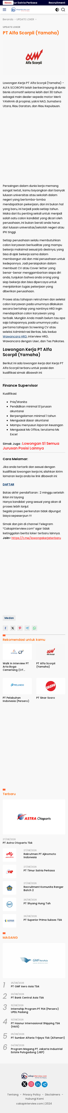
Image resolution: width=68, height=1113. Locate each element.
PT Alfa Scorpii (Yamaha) (45, 665)
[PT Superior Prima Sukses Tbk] (9, 921)
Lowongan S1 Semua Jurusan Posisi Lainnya (31, 446)
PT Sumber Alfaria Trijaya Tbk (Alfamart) (38, 1037)
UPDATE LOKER (11, 27)
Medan (9, 618)
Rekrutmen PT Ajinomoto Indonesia (40, 855)
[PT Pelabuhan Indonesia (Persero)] (17, 686)
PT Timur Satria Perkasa (18, 2)
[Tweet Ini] (12, 628)
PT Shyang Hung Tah (37, 903)
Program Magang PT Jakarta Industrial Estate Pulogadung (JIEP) (37, 1050)
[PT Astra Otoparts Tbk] (34, 816)
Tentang (12, 1094)
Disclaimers (52, 1094)
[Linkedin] (38, 1084)
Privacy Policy (32, 1094)
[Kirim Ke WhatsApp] (34, 628)
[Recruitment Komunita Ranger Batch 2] (9, 888)
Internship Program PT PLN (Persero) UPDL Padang (35, 1010)
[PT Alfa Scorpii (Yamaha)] (50, 652)
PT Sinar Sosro (45, 697)
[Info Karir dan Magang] (20, 10)
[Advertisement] (34, 146)
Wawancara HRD (15, 336)
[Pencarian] (63, 10)
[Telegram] (45, 1084)
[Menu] (5, 10)
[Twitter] (24, 1084)
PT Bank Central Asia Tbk (27, 997)
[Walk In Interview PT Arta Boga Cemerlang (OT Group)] (17, 652)
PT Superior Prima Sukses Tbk (43, 919)
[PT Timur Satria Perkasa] (9, 871)
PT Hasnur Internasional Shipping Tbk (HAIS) (35, 1025)
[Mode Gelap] (57, 10)
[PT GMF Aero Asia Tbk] (34, 960)
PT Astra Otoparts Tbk (17, 842)
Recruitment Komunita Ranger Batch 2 (43, 888)
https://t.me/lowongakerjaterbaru (36, 538)
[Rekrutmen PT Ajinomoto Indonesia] (9, 855)
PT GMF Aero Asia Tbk (25, 986)
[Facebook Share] (5, 628)
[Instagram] (31, 1084)
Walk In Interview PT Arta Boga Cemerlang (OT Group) (16, 667)
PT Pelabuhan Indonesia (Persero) (16, 699)
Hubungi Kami (34, 1099)
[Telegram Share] (27, 628)
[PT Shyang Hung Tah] (9, 904)
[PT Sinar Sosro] (50, 686)
